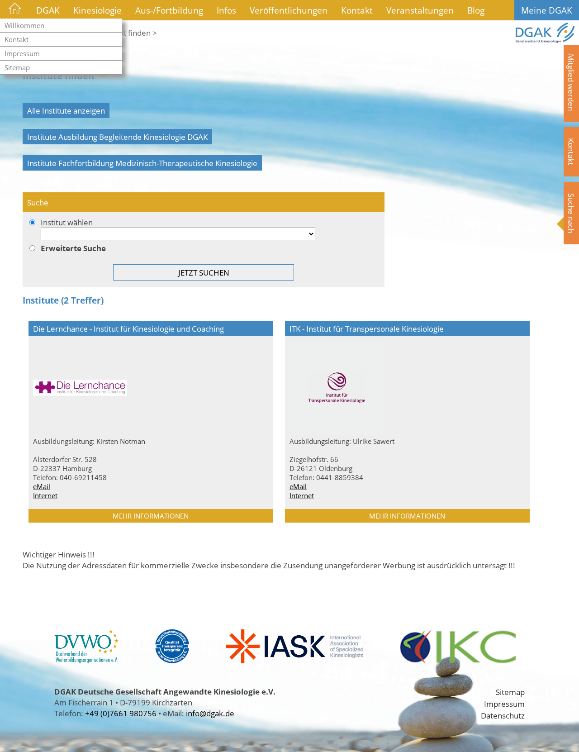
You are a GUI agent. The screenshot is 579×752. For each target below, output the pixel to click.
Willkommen (24, 25)
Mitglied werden (571, 82)
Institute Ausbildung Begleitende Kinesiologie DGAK (117, 136)
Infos (226, 10)
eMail (41, 486)
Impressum (22, 53)
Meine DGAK (546, 10)
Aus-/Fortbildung (169, 10)
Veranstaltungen (420, 10)
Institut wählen (67, 222)
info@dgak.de (210, 713)
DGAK (48, 10)
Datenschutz (503, 715)
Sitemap (17, 67)
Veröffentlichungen (288, 10)
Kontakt (16, 39)
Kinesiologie (97, 10)
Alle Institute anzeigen (66, 110)
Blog (475, 10)
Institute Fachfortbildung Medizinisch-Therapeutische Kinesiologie (142, 162)
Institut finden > (129, 32)
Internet (45, 495)
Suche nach (571, 213)
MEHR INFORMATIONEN (151, 515)
